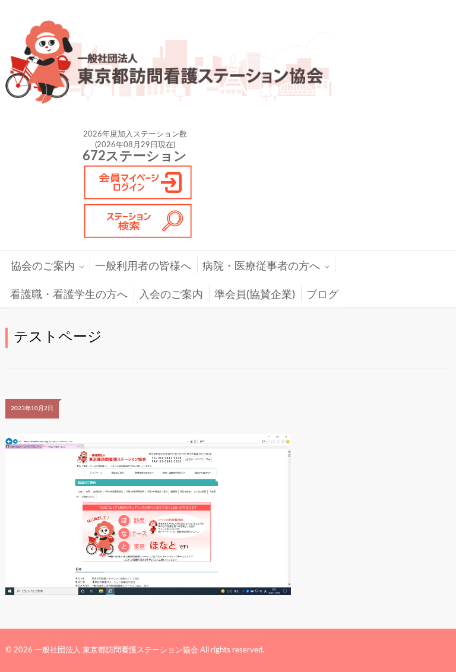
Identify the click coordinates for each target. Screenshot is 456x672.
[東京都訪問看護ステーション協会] (174, 62)
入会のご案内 (171, 295)
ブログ (322, 295)
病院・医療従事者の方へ (261, 266)
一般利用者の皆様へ (143, 266)
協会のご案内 (43, 266)
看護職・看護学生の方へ (69, 295)
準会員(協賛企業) (254, 295)
